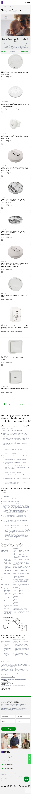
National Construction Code (8, 677)
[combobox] (23, 721)
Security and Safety (15, 7)
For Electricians (8, 765)
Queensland (4, 680)
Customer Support (9, 768)
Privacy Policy (12, 712)
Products (7, 7)
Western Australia (5, 688)
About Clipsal (8, 757)
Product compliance (5, 777)
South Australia (5, 687)
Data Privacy (21, 777)
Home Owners (8, 761)
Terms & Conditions (22, 779)
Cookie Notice (14, 777)
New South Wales (5, 682)
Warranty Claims (4, 779)
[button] (3, 51)
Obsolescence (13, 779)
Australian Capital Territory (7, 683)
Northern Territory (5, 689)
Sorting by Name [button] (24, 51)
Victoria (3, 684)
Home (2, 7)
